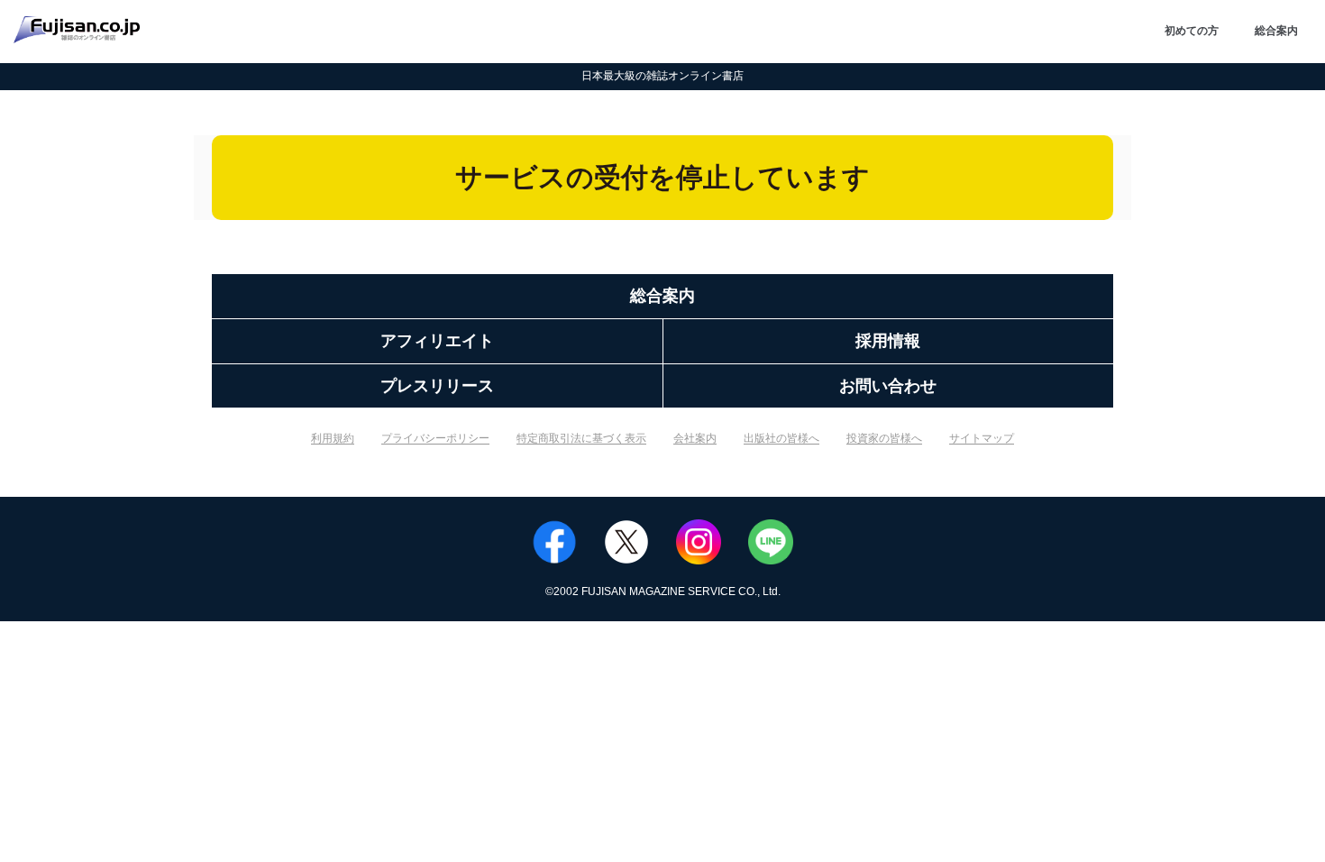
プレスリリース (437, 386)
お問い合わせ (888, 386)
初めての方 (1192, 30)
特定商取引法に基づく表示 (581, 438)
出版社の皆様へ (781, 438)
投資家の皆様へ (884, 438)
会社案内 (695, 438)
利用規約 (332, 438)
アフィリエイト (437, 341)
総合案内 (1276, 30)
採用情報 (887, 341)
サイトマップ (981, 438)
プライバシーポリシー (435, 438)
